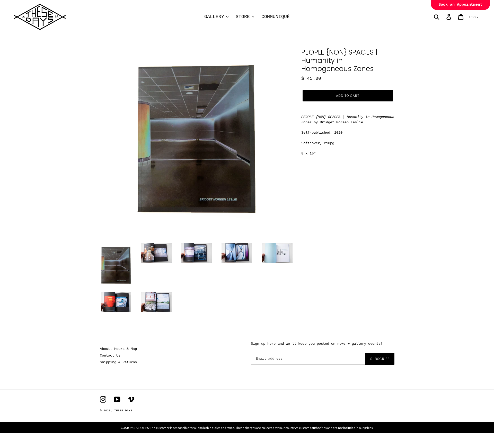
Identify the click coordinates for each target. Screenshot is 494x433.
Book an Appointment (460, 5)
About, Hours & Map (118, 349)
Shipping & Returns (118, 362)
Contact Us (110, 355)
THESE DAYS (123, 410)
